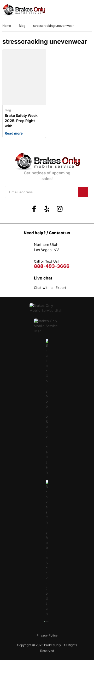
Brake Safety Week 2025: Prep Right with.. (21, 120)
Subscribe (83, 192)
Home (6, 26)
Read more (14, 133)
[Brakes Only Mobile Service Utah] (23, 10)
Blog (22, 26)
